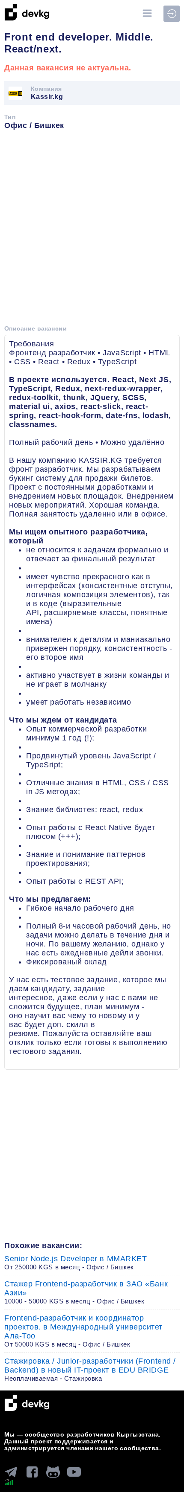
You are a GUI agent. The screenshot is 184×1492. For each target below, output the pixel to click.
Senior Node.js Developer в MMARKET (75, 1262)
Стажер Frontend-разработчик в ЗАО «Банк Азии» (86, 1292)
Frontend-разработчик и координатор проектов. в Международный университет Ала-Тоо (83, 1331)
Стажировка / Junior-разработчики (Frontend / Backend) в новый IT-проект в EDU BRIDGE (90, 1369)
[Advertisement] (92, 230)
